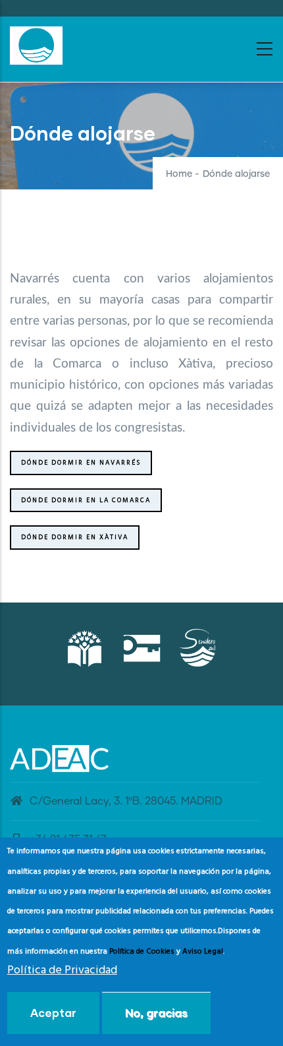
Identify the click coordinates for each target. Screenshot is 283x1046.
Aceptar (53, 1013)
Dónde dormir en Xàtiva (74, 537)
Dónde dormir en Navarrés (81, 462)
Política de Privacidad (62, 970)
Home (179, 174)
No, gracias (156, 1013)
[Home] (36, 45)
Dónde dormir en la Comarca (86, 500)
